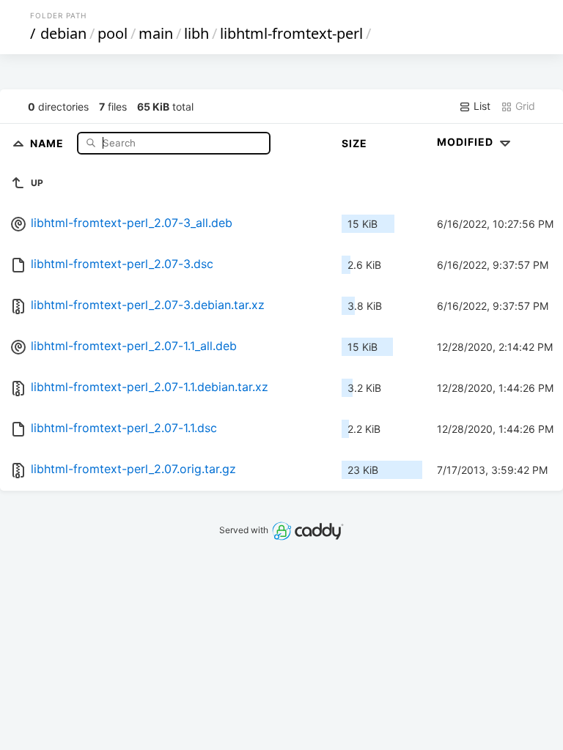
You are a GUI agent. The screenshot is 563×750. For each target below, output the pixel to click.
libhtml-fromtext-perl (291, 33)
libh (196, 33)
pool (112, 33)
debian (63, 33)
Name (48, 142)
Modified (466, 141)
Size (354, 143)
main (156, 33)
